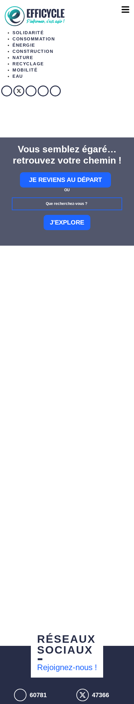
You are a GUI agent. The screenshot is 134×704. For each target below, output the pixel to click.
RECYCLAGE (28, 63)
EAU (17, 76)
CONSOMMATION (33, 38)
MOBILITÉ (24, 69)
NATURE (22, 57)
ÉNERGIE (23, 45)
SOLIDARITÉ (28, 32)
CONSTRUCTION (32, 51)
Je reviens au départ (65, 179)
